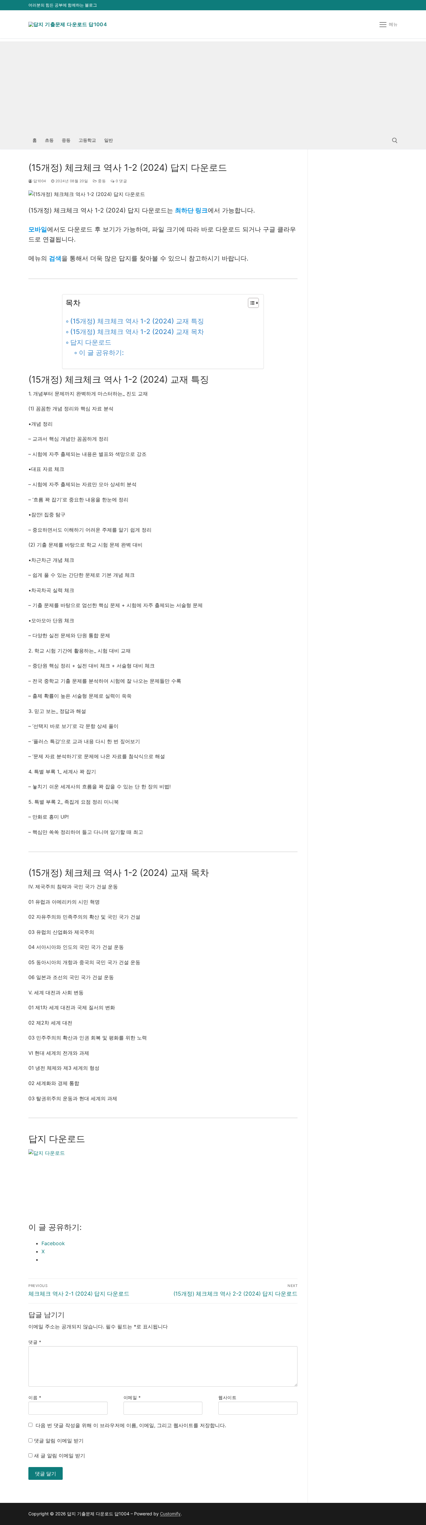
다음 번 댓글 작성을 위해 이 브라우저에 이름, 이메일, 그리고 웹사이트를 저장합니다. (131, 1425)
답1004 (39, 181)
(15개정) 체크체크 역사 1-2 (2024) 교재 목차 (137, 332)
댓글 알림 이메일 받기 (59, 1440)
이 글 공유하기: (101, 352)
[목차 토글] (250, 303)
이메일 (132, 1397)
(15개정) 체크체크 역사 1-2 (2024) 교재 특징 (137, 321)
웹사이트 (227, 1397)
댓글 (34, 1342)
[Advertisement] (213, 85)
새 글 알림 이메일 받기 (59, 1455)
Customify (170, 1513)
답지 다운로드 (90, 342)
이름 (34, 1397)
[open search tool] (395, 140)
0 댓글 (121, 181)
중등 (101, 181)
